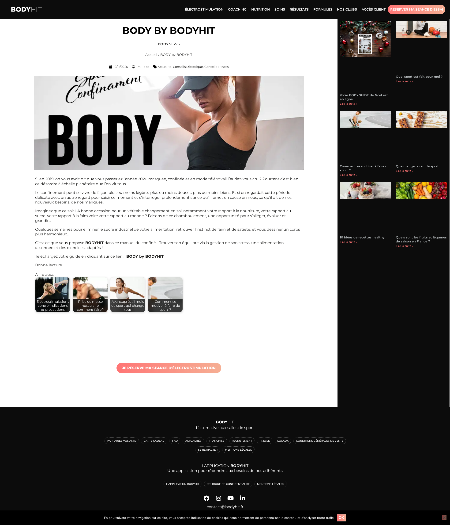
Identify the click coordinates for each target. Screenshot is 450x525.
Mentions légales (270, 484)
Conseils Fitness (216, 67)
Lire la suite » (348, 103)
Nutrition (260, 9)
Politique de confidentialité (228, 484)
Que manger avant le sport (417, 166)
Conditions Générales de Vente (319, 440)
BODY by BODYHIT (145, 256)
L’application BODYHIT (182, 484)
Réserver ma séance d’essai (416, 9)
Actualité (165, 67)
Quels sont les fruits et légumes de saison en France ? (421, 239)
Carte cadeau (154, 440)
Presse (264, 440)
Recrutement (242, 440)
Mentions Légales (238, 449)
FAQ (175, 440)
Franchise (216, 440)
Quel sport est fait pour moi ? (419, 76)
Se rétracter (208, 449)
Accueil (151, 55)
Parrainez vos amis (121, 440)
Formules (322, 9)
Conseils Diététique (188, 67)
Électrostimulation (204, 9)
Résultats (299, 9)
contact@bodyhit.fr (225, 507)
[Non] (444, 517)
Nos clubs (347, 9)
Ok (341, 518)
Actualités (193, 440)
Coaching (237, 9)
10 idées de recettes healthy (362, 237)
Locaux (283, 440)
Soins (279, 9)
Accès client (374, 9)
